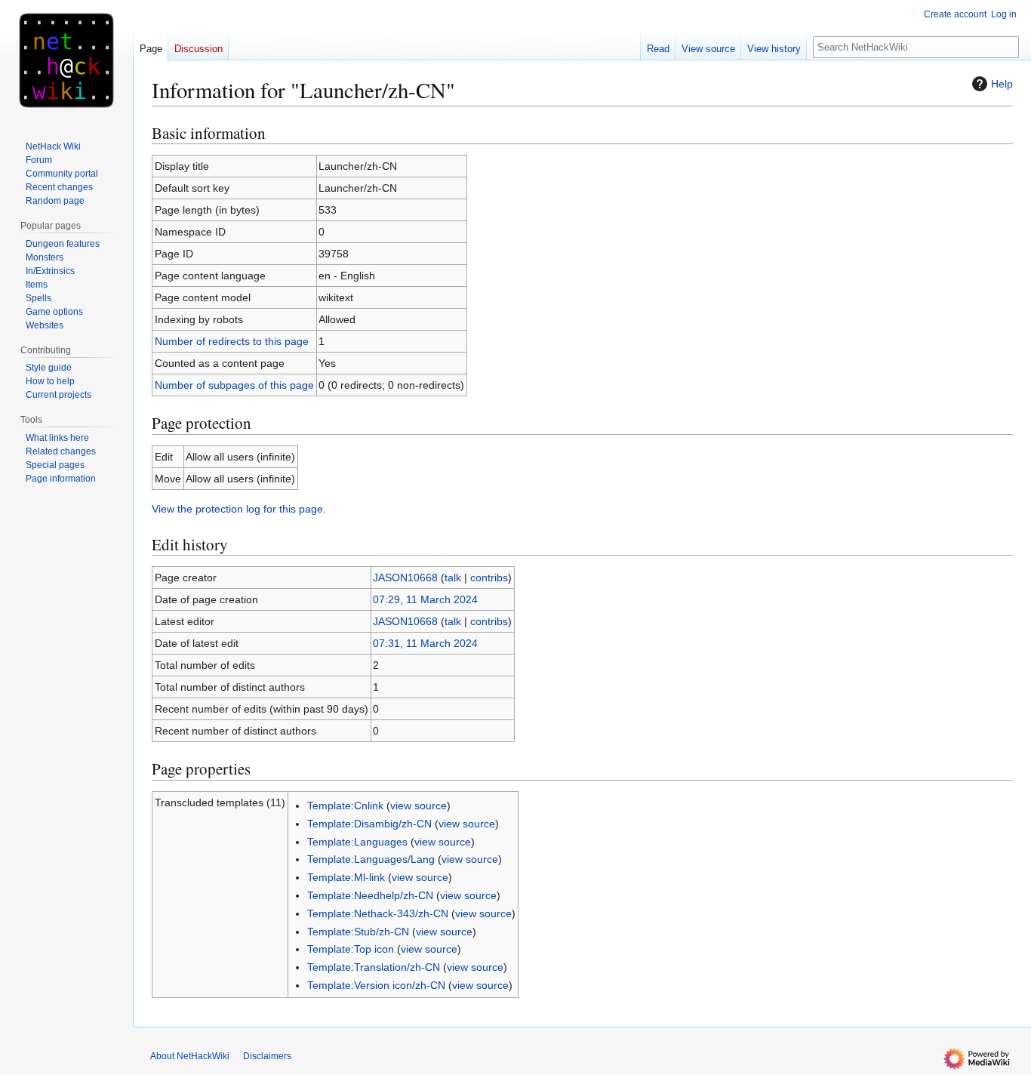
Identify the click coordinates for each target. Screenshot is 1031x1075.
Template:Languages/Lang (371, 859)
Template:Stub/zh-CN (358, 932)
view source (418, 805)
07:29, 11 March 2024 (425, 599)
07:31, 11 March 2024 (425, 643)
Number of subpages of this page (234, 385)
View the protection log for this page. (239, 509)
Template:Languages (357, 842)
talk (453, 577)
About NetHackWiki (189, 1056)
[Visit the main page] (66, 60)
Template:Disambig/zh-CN (369, 824)
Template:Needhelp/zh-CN (370, 895)
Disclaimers (267, 1056)
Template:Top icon (350, 949)
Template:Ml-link (346, 877)
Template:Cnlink (345, 805)
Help (1002, 84)
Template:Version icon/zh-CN (376, 985)
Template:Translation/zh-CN (373, 967)
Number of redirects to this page (232, 341)
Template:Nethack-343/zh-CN (377, 913)
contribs (489, 577)
